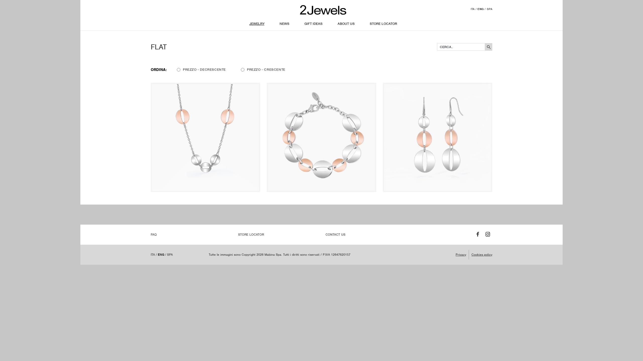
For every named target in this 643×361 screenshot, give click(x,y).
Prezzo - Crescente (266, 69)
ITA (473, 9)
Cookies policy (481, 254)
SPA (489, 9)
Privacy (461, 254)
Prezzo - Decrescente (204, 69)
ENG (480, 9)
